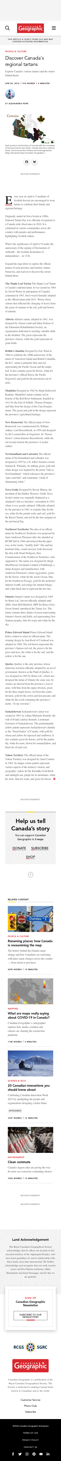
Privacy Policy (30, 1440)
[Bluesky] (34, 161)
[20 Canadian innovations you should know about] (30, 1087)
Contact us (30, 1447)
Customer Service (30, 1399)
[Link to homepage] (30, 28)
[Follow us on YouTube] (41, 1454)
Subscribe (39, 848)
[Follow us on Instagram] (27, 1454)
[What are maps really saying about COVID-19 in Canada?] (30, 1012)
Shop (30, 857)
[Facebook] (26, 161)
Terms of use (30, 1432)
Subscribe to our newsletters (30, 1315)
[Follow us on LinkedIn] (48, 1454)
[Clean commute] (30, 1155)
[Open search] (7, 28)
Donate (19, 848)
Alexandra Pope (18, 103)
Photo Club (30, 1405)
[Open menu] (54, 28)
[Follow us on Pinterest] (34, 1454)
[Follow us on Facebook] (13, 1454)
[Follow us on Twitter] (20, 1454)
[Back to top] (30, 874)
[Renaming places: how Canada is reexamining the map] (30, 940)
